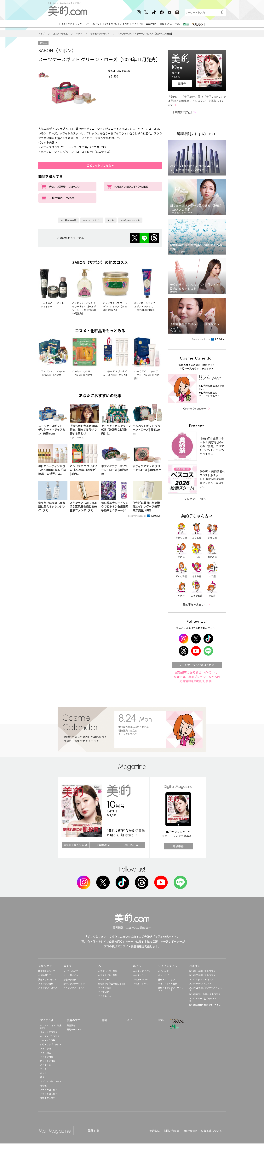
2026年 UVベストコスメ (200, 983)
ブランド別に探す (48, 1093)
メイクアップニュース (73, 987)
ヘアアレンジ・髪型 (107, 971)
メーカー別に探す (48, 1089)
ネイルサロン (139, 975)
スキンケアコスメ (48, 1032)
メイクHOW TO (70, 971)
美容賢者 (71, 1025)
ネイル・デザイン (141, 971)
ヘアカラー (103, 979)
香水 (42, 1077)
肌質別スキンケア (46, 971)
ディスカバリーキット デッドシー (52, 304)
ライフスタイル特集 (167, 983)
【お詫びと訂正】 (184, 112)
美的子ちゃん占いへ (195, 604)
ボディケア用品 (47, 1060)
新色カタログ (69, 979)
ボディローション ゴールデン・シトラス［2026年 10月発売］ (146, 306)
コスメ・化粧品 (60, 33)
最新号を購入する (74, 845)
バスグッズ (45, 1064)
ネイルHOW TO (140, 979)
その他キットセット (99, 33)
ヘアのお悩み (104, 987)
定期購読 (102, 845)
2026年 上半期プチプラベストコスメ (205, 989)
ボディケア (163, 971)
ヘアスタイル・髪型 (107, 975)
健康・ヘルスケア (166, 979)
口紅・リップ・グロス (50, 1044)
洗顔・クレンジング (47, 979)
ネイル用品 (45, 1052)
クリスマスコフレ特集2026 (50, 1026)
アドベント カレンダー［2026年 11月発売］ (53, 373)
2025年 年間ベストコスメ (201, 979)
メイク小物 (45, 1048)
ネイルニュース (140, 983)
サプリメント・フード (50, 1081)
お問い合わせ (171, 1130)
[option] (43, 75)
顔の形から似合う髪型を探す (112, 983)
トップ (41, 33)
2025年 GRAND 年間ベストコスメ (205, 1005)
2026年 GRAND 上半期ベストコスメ (205, 999)
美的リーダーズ (74, 1029)
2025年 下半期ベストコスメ (202, 975)
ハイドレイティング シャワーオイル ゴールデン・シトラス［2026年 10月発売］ (84, 308)
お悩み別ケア (44, 975)
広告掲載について (211, 1130)
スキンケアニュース (47, 987)
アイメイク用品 (47, 1040)
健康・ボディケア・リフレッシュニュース (170, 989)
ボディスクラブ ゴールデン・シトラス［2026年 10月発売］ (115, 306)
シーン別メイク (70, 975)
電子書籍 (178, 846)
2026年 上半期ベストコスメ (202, 971)
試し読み (129, 845)
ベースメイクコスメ (49, 1036)
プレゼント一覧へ (195, 499)
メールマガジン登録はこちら (196, 665)
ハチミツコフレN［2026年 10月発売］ (83, 373)
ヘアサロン (103, 991)
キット (79, 33)
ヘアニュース (104, 995)
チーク (43, 1068)
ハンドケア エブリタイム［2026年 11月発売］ (115, 373)
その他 (43, 1085)
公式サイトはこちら (99, 165)
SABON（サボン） (57, 50)
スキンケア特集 (45, 983)
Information (190, 1130)
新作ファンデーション (74, 983)
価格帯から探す (47, 1097)
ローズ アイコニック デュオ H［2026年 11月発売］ (146, 375)
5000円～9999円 (68, 220)
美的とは (154, 1130)
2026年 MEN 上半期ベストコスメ (204, 994)
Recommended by (137, 515)
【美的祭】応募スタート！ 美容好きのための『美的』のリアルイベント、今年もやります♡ (212, 446)
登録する (93, 1130)
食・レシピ (163, 975)
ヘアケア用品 (46, 1056)
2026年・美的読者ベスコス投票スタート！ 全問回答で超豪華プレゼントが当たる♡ (212, 479)
